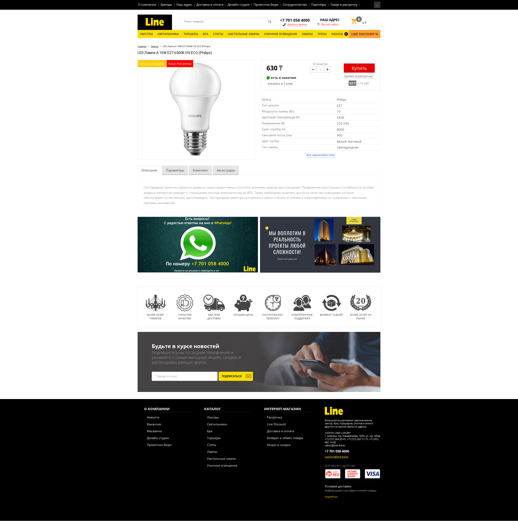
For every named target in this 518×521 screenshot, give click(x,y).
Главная (142, 46)
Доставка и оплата (280, 431)
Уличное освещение (222, 465)
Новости (153, 417)
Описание (149, 170)
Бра (209, 431)
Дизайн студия (158, 438)
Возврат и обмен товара (285, 438)
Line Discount (276, 424)
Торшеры (214, 438)
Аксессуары (226, 170)
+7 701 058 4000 (295, 20)
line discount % (364, 34)
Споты (211, 445)
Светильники (217, 424)
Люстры (213, 417)
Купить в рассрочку (358, 76)
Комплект (200, 170)
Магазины (154, 431)
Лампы (154, 46)
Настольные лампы (221, 458)
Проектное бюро (159, 445)
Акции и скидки (279, 445)
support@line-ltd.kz (336, 457)
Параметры (175, 170)
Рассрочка (274, 417)
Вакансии (154, 424)
